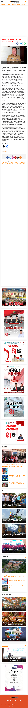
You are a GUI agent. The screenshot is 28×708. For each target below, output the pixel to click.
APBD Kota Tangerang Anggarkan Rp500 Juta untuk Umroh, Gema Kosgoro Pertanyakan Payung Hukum (17, 586)
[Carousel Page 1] (10, 660)
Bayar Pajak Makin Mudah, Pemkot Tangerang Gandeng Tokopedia (12, 658)
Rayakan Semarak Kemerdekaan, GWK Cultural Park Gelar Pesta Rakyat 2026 (12, 465)
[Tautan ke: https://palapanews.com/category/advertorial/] (25, 645)
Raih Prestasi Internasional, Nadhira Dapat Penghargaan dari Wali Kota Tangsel (17, 580)
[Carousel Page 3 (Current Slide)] (14, 660)
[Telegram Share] (22, 43)
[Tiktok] (18, 157)
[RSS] (20, 157)
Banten (4, 151)
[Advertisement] (14, 21)
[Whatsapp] (25, 43)
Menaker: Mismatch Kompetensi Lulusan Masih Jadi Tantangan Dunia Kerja (17, 469)
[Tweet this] (20, 43)
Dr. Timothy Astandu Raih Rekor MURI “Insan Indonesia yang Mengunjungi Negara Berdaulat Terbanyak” (17, 483)
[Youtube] (15, 157)
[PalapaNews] (14, 1)
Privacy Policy (10, 706)
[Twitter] (10, 157)
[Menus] (2, 1)
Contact (16, 706)
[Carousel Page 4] (15, 660)
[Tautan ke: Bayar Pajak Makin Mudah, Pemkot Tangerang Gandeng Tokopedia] (14, 655)
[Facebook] (7, 157)
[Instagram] (13, 157)
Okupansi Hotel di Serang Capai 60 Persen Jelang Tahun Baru (20, 162)
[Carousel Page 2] (12, 660)
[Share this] (17, 43)
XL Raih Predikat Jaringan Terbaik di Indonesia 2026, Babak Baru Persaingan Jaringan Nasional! (17, 476)
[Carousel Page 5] (17, 660)
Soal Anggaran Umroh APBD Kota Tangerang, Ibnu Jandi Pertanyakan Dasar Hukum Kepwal (13, 575)
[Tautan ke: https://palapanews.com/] (25, 557)
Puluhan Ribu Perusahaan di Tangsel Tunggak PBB (7, 162)
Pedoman (3, 706)
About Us (23, 704)
